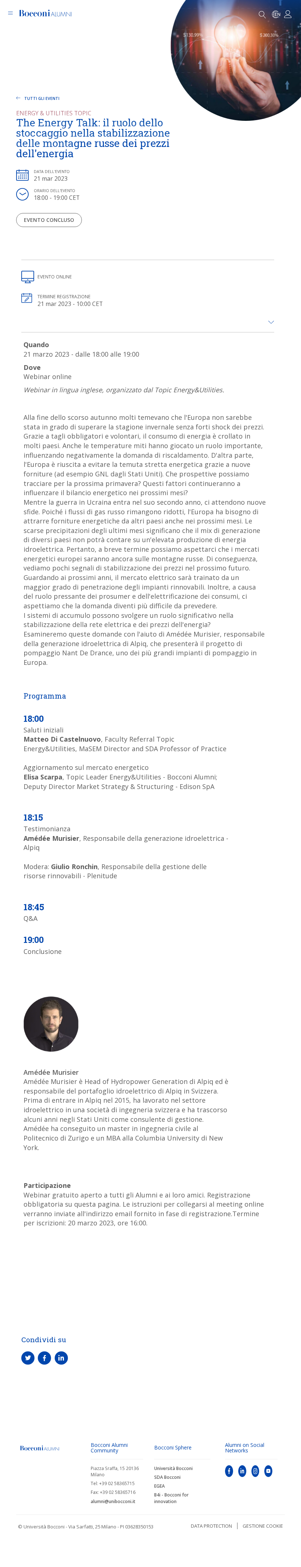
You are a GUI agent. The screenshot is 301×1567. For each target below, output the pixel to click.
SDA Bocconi (167, 1477)
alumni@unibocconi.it (113, 1501)
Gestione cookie (263, 1526)
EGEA (159, 1486)
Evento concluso (49, 219)
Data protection (211, 1526)
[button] (271, 322)
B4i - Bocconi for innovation (171, 1498)
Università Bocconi (173, 1468)
